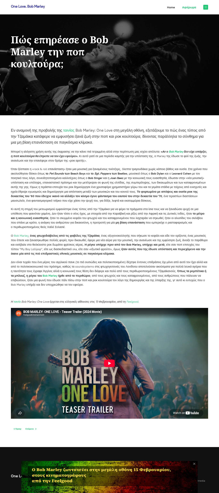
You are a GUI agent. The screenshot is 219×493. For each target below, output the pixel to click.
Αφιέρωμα (189, 7)
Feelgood (132, 301)
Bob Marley (176, 151)
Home (171, 7)
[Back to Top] (209, 483)
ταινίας (69, 130)
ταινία (17, 301)
